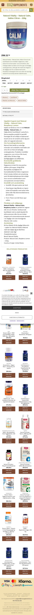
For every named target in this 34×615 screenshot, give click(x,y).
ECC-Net (30, 606)
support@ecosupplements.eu (24, 598)
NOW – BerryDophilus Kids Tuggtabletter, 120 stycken (8, 434)
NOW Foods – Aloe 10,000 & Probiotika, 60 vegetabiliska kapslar (8, 400)
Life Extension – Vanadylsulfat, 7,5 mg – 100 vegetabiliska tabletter (8, 564)
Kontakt (19, 593)
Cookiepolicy (13, 320)
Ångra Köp (24, 596)
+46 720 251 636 (17, 600)
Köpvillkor (26, 593)
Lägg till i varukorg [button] (9, 277)
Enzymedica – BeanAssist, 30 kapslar (25, 333)
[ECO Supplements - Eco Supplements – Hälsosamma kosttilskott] (17, 5)
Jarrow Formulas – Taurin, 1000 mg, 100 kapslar (25, 434)
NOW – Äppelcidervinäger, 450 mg (25, 530)
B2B (19, 596)
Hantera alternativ (17, 317)
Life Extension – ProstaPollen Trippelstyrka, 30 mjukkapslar (25, 367)
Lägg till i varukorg (19, 90)
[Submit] (31, 10)
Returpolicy (16, 595)
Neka (17, 312)
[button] (31, 293)
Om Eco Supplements (9, 593)
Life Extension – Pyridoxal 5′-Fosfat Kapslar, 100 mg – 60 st (25, 270)
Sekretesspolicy (20, 320)
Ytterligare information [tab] (11, 112)
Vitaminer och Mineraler (8, 100)
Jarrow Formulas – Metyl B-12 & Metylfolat (8, 465)
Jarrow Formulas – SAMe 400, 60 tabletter (25, 465)
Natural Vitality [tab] (8, 115)
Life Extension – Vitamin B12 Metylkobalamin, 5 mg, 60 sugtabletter (25, 401)
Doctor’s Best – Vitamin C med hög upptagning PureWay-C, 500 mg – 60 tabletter (8, 531)
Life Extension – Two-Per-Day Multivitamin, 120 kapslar (25, 563)
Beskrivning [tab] (7, 108)
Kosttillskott (14, 97)
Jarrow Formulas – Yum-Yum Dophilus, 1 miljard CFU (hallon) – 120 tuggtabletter (25, 497)
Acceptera (17, 308)
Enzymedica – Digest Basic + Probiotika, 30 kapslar (9, 366)
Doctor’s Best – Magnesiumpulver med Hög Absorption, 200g (9, 496)
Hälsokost (5, 97)
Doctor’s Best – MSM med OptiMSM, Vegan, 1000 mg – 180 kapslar (9, 334)
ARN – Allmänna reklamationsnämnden (13, 606)
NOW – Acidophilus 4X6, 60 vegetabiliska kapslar (9, 270)
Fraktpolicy (8, 595)
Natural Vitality (22, 100)
